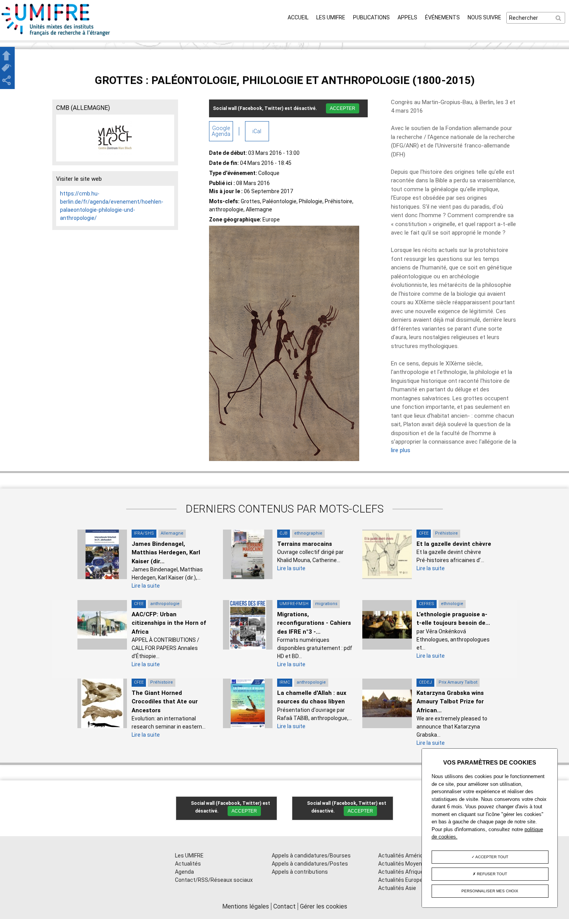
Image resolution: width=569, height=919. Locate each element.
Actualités (188, 864)
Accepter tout (491, 857)
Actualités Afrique (400, 872)
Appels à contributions (300, 872)
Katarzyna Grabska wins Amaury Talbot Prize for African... (450, 701)
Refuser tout (491, 874)
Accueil (298, 17)
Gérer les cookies (323, 906)
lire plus (400, 450)
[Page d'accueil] (56, 36)
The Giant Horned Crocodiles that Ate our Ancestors (165, 701)
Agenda (184, 872)
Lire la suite (146, 586)
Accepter (342, 108)
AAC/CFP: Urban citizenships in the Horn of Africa (169, 623)
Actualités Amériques (405, 855)
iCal (256, 131)
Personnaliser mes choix (489, 891)
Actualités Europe (400, 880)
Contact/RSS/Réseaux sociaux (214, 880)
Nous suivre (484, 17)
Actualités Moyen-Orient (408, 864)
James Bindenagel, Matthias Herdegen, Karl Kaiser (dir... (166, 552)
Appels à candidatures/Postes (310, 864)
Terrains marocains (304, 543)
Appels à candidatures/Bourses (311, 855)
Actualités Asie (397, 888)
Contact (284, 906)
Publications (371, 17)
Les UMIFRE (330, 17)
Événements (442, 17)
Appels (407, 17)
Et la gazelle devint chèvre (453, 543)
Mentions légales (245, 906)
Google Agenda (221, 131)
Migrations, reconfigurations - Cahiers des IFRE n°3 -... (314, 623)
